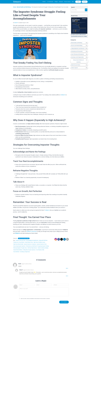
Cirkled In (62, 94)
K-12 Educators (50, 1)
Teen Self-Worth (16, 251)
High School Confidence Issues (39, 242)
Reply (67, 268)
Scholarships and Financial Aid (76, 51)
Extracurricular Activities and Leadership (78, 61)
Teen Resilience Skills (40, 249)
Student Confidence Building (43, 247)
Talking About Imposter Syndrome (29, 249)
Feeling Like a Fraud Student (18, 242)
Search (73, 7)
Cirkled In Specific (74, 67)
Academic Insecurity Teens (20, 240)
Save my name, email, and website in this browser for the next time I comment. (35, 298)
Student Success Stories (75, 64)
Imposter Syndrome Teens (42, 244)
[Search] (86, 9)
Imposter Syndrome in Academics (30, 244)
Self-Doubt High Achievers (32, 247)
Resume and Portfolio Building (76, 45)
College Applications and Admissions (78, 48)
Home (14, 7)
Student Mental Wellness (18, 249)
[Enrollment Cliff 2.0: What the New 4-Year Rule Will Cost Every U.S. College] (79, 25)
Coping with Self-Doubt (43, 240)
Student (44, 1)
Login (78, 1)
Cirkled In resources (32, 231)
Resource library (67, 1)
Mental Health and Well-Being (24, 7)
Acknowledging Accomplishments (32, 240)
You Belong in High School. (25, 251)
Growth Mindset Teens (29, 242)
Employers (61, 1)
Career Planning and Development (77, 54)
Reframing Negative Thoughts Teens (20, 247)
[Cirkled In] (17, 2)
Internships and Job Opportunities (77, 57)
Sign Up (84, 1)
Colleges (56, 1)
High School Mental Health (18, 244)
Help (73, 1)
